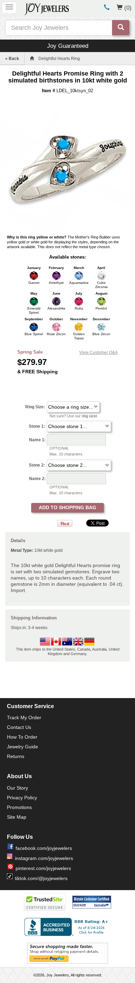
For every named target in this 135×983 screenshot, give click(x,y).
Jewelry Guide (22, 746)
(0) (128, 7)
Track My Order (24, 717)
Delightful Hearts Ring (59, 58)
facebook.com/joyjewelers (44, 848)
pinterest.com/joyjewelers (43, 868)
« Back (12, 58)
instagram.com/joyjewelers (44, 858)
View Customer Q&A (98, 352)
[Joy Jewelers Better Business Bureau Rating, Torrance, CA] (67, 927)
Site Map (16, 817)
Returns (15, 756)
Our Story (17, 788)
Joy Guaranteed (67, 45)
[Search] (121, 28)
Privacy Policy (22, 797)
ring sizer (89, 416)
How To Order (22, 737)
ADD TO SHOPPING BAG (67, 507)
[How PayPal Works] (67, 952)
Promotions (19, 807)
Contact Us (19, 727)
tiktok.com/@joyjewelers (41, 878)
